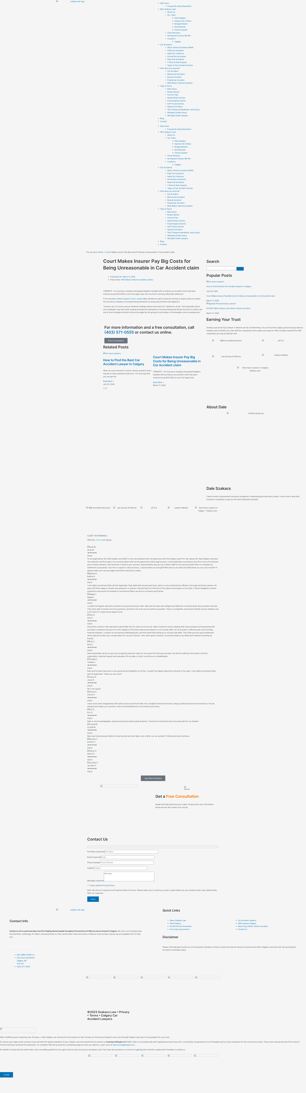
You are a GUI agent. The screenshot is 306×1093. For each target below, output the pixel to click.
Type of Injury (166, 86)
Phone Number (93, 862)
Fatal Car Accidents (175, 50)
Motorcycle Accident (176, 74)
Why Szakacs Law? (168, 9)
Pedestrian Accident (175, 80)
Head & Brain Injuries (176, 98)
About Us (171, 12)
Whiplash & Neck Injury (177, 112)
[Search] (240, 269)
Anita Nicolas (180, 27)
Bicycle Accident (174, 77)
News (150, 280)
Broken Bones (173, 92)
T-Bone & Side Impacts (177, 62)
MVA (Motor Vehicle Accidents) (134, 280)
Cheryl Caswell (181, 30)
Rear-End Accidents (175, 59)
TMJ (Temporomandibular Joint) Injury (183, 109)
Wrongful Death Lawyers (177, 115)
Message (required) (95, 881)
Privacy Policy (108, 885)
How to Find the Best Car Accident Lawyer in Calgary (228, 286)
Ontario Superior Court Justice (130, 299)
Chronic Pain (172, 95)
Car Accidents (166, 44)
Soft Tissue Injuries (175, 104)
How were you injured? (170, 68)
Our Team (171, 15)
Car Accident (172, 71)
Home (100, 252)
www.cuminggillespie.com (123, 1045)
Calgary (178, 41)
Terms (93, 1015)
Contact (163, 121)
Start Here (164, 3)
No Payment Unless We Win (179, 36)
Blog (162, 118)
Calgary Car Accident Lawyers (22, 946)
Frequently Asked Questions (179, 6)
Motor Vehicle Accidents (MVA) (180, 47)
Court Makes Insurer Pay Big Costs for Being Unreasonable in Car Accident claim (177, 361)
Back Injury (172, 89)
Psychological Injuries (176, 101)
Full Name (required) (96, 851)
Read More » (108, 381)
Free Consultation (116, 340)
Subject (90, 868)
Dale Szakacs (180, 18)
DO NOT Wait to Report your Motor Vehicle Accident (228, 308)
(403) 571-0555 (119, 332)
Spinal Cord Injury (175, 106)
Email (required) (94, 857)
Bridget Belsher (181, 24)
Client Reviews (173, 33)
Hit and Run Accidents (176, 56)
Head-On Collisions (175, 53)
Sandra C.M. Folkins (183, 21)
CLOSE (6, 1075)
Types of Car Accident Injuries (180, 65)
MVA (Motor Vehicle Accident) (179, 83)
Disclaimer (170, 937)
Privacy (124, 1012)
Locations (171, 38)
